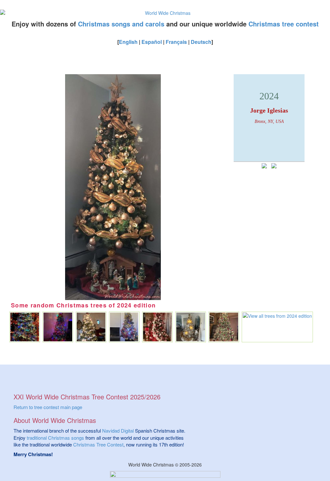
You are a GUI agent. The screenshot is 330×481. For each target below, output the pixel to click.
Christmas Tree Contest (98, 444)
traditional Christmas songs (55, 437)
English (128, 41)
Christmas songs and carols (121, 23)
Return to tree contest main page (48, 407)
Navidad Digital (118, 430)
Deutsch (201, 41)
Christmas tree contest (283, 23)
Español (151, 41)
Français (176, 41)
